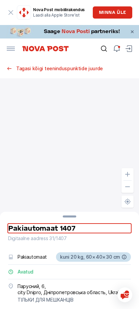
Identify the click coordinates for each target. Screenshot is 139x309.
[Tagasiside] (124, 294)
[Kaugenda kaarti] (127, 187)
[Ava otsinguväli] (104, 49)
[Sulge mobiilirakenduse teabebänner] (11, 12)
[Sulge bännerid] (132, 31)
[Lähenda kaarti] (127, 174)
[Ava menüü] (11, 49)
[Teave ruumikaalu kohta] (124, 257)
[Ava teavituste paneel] (116, 48)
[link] (69, 31)
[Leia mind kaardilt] (127, 202)
